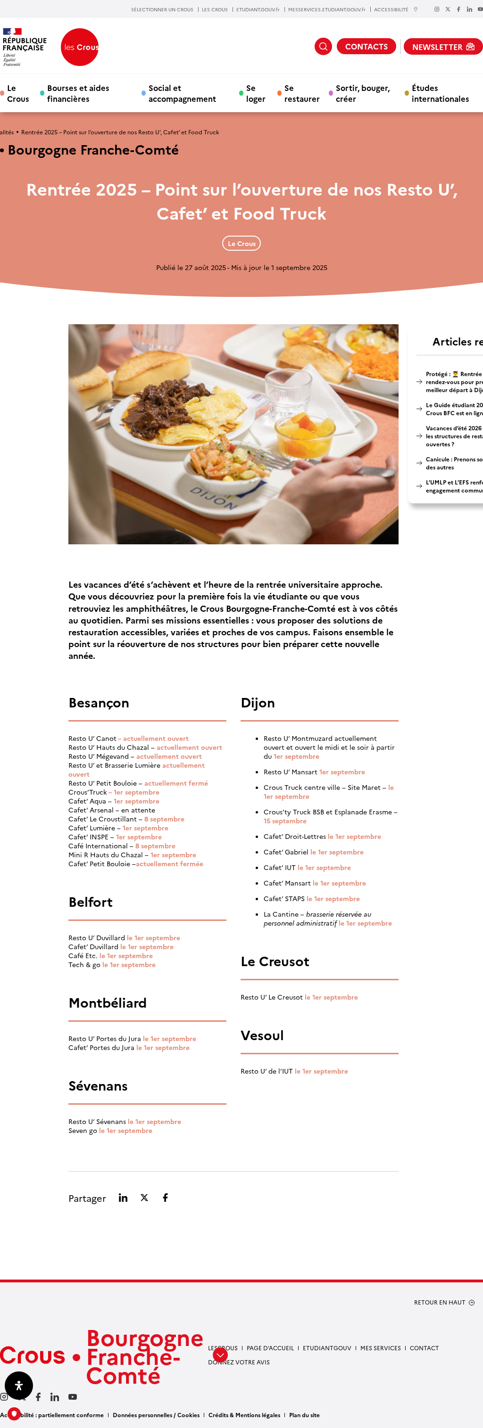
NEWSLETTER (437, 46)
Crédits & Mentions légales (244, 1415)
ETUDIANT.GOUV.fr (258, 9)
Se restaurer (302, 93)
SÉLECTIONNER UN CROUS (162, 9)
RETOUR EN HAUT (440, 1302)
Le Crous (18, 93)
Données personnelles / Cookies (156, 1415)
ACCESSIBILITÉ (391, 9)
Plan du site (304, 1415)
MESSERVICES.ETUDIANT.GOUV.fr (327, 9)
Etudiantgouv (327, 1348)
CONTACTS (366, 46)
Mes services (380, 1348)
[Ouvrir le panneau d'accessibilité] (19, 1385)
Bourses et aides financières (78, 93)
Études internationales (440, 93)
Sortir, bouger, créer (363, 93)
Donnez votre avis (239, 1362)
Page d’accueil (270, 1348)
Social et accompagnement (182, 93)
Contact (424, 1348)
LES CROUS (215, 9)
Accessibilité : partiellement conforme (52, 1415)
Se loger (256, 93)
